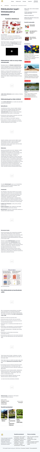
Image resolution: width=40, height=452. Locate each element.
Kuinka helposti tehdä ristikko (19, 421)
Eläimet (12, 1)
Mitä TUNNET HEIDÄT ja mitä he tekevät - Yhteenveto (33, 32)
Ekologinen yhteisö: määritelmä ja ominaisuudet (5, 402)
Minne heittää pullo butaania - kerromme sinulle (33, 38)
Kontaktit (27, 448)
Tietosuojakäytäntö (33, 448)
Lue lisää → (27, 61)
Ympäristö (30, 1)
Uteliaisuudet (18, 1)
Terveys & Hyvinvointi (36, 1)
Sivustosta (23, 448)
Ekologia (24, 1)
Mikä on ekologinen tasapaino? (33, 441)
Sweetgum (20, 402)
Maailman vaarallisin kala (29, 15)
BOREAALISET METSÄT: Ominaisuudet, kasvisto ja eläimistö (31, 18)
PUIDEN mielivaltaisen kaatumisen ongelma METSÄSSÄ (30, 13)
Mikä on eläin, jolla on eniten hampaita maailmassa (31, 9)
